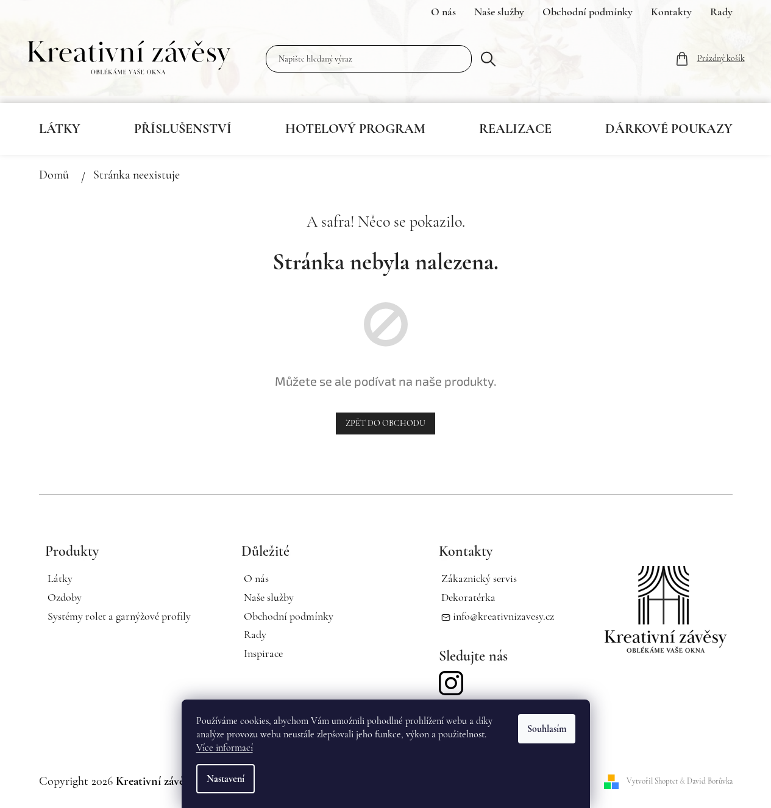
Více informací (224, 748)
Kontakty (671, 11)
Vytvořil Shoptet (652, 781)
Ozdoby (65, 597)
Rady (721, 11)
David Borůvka (710, 781)
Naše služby (499, 11)
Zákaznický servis (479, 578)
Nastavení (225, 779)
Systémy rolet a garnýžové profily (119, 616)
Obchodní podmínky (587, 11)
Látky (60, 578)
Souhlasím (546, 729)
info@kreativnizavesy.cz (503, 616)
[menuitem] (60, 128)
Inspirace (263, 653)
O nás (443, 11)
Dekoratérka (468, 597)
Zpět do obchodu (385, 423)
